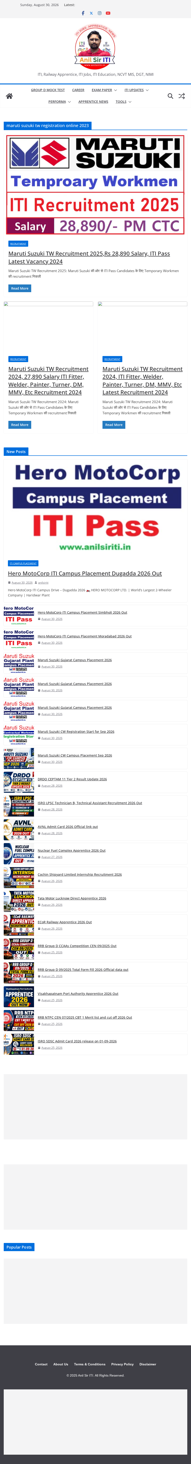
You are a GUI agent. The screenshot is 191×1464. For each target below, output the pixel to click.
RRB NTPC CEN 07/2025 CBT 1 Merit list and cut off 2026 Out (85, 1017)
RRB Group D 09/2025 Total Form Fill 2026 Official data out (83, 969)
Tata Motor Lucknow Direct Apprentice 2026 (72, 898)
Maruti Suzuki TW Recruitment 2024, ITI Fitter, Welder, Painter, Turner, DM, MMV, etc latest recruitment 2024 (142, 380)
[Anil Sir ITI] (9, 96)
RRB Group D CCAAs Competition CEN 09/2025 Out (77, 946)
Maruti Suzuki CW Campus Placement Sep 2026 (75, 755)
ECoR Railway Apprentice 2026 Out (65, 922)
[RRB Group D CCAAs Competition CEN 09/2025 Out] (19, 948)
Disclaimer (148, 1364)
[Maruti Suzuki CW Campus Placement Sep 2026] (19, 758)
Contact (41, 1364)
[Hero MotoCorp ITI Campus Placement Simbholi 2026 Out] (19, 615)
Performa (57, 101)
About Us (60, 1364)
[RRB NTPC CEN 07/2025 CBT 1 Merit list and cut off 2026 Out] (19, 1020)
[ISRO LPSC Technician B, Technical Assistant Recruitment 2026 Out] (19, 806)
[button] (114, 90)
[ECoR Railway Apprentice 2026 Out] (19, 925)
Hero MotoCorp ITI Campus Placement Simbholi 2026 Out (82, 612)
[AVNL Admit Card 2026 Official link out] (19, 829)
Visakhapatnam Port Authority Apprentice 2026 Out (78, 993)
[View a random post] (181, 96)
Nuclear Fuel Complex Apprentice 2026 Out (72, 850)
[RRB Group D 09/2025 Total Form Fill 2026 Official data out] (19, 972)
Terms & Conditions (90, 1364)
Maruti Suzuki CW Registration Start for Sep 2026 (76, 731)
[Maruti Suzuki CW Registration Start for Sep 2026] (19, 734)
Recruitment (18, 243)
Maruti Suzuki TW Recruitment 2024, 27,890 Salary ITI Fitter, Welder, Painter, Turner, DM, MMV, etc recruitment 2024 (48, 380)
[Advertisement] (95, 1106)
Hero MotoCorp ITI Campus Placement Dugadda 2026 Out (85, 573)
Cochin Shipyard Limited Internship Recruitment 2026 (80, 874)
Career (78, 90)
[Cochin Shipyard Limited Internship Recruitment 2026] (19, 877)
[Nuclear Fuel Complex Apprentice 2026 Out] (19, 853)
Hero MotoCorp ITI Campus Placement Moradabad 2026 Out (85, 636)
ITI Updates (134, 90)
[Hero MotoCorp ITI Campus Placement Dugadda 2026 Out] (95, 507)
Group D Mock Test (48, 90)
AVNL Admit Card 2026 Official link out (68, 826)
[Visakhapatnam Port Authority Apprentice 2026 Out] (19, 996)
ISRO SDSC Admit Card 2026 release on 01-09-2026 (77, 1041)
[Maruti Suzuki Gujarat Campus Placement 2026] (19, 663)
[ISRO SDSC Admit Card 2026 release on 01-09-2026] (19, 1044)
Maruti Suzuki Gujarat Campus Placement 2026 (75, 660)
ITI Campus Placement (23, 563)
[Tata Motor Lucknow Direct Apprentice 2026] (19, 901)
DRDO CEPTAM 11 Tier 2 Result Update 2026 (72, 779)
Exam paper (102, 90)
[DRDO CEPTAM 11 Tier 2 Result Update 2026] (19, 782)
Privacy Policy (122, 1364)
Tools (121, 101)
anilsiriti (43, 583)
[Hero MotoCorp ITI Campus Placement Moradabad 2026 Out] (19, 639)
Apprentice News (93, 101)
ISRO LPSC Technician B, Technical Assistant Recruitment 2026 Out (90, 803)
